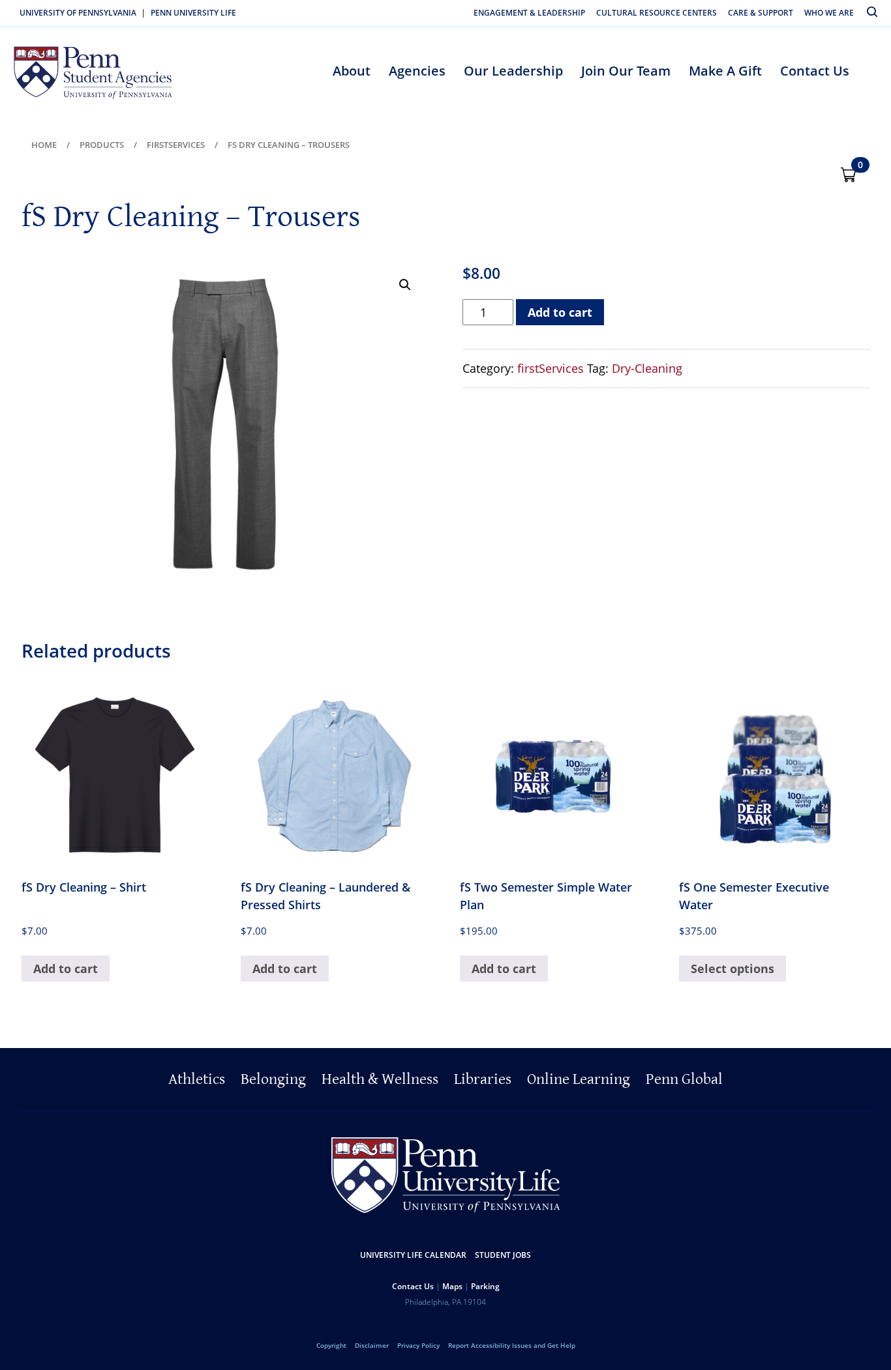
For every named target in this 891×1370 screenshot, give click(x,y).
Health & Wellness (380, 1079)
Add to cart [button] (65, 968)
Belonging (273, 1079)
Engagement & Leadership (529, 12)
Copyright (331, 1345)
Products (102, 145)
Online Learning (578, 1079)
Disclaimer (372, 1345)
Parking (485, 1286)
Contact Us (814, 71)
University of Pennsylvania (78, 12)
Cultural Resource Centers (656, 12)
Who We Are (829, 12)
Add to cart (560, 312)
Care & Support (760, 12)
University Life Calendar (413, 1255)
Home (44, 145)
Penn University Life (193, 12)
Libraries (482, 1079)
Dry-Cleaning (647, 368)
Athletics (196, 1079)
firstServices (176, 145)
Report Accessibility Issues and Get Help (511, 1345)
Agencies (417, 71)
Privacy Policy (418, 1345)
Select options (732, 968)
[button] (405, 285)
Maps (452, 1286)
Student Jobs (503, 1255)
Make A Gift (725, 71)
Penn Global (684, 1079)
